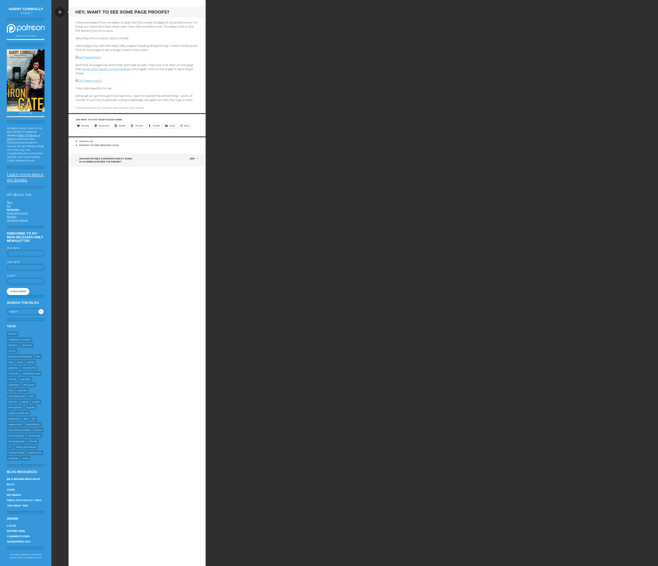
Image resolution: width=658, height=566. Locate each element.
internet (12, 379)
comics (12, 351)
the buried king (16, 435)
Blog (10, 202)
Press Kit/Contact (17, 213)
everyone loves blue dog (20, 356)
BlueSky (12, 216)
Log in (11, 525)
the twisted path (17, 441)
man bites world (17, 396)
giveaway (13, 367)
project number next (19, 413)
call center (27, 345)
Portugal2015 (15, 407)
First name (13, 248)
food (11, 362)
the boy (38, 430)
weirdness (13, 458)
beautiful (13, 345)
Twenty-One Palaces (25, 447)
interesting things (31, 373)
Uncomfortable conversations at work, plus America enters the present (105, 160)
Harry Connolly (26, 9)
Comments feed (18, 536)
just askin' (26, 379)
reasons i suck (15, 424)
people (25, 401)
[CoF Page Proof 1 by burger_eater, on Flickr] (88, 57)
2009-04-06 (86, 141)
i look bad (13, 373)
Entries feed (16, 531)
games (30, 362)
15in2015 (13, 334)
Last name (13, 261)
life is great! (28, 384)
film (38, 356)
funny (20, 362)
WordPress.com (34, 557)
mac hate (22, 390)
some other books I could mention (106, 69)
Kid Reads (14, 495)
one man (13, 401)
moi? (31, 396)
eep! (192, 158)
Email (11, 275)
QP (34, 418)
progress (30, 407)
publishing (14, 418)
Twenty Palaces (16, 452)
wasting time (34, 452)
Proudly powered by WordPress (25, 554)
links (11, 390)
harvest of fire (29, 367)
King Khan (14, 384)
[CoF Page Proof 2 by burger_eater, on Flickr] (88, 80)
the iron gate (34, 435)
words (25, 458)
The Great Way (17, 505)
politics (36, 401)
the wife (33, 441)
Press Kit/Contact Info (24, 500)
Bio (9, 206)
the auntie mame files (19, 430)
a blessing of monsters (19, 339)
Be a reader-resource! (23, 479)
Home (11, 489)
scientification (33, 424)
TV (10, 447)
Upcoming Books (17, 220)
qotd (25, 418)
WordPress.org (19, 541)
